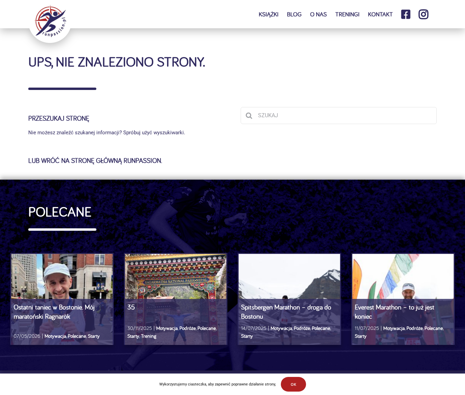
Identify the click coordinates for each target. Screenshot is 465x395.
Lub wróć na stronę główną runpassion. (95, 160)
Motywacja (55, 336)
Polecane (77, 336)
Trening (148, 336)
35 (131, 307)
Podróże (187, 328)
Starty (94, 336)
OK (293, 384)
